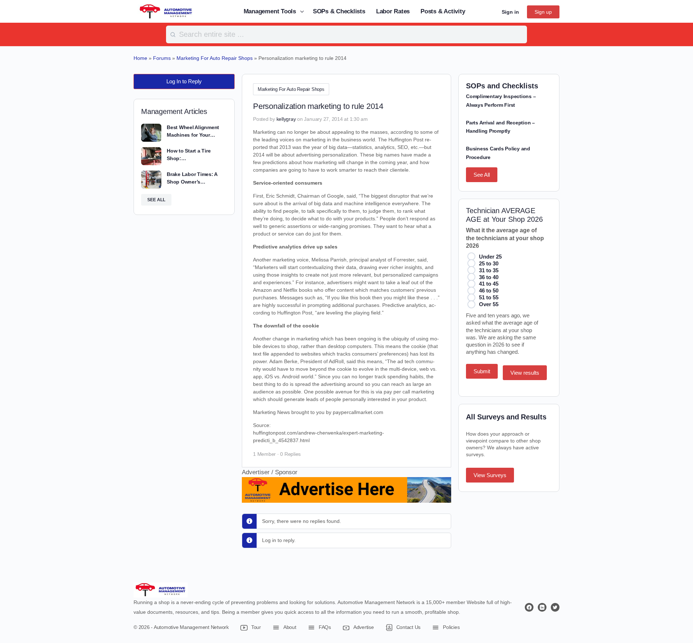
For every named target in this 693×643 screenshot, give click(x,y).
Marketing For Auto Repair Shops (291, 89)
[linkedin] (542, 607)
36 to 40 (488, 277)
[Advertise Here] (346, 497)
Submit (482, 371)
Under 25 (490, 257)
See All (482, 175)
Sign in (510, 12)
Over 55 (488, 304)
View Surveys (490, 475)
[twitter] (555, 607)
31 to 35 (488, 270)
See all (156, 199)
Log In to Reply (184, 81)
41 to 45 (488, 284)
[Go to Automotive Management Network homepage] (166, 11)
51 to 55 (488, 297)
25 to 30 (488, 263)
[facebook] (529, 607)
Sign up (543, 12)
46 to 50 (488, 290)
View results (524, 373)
